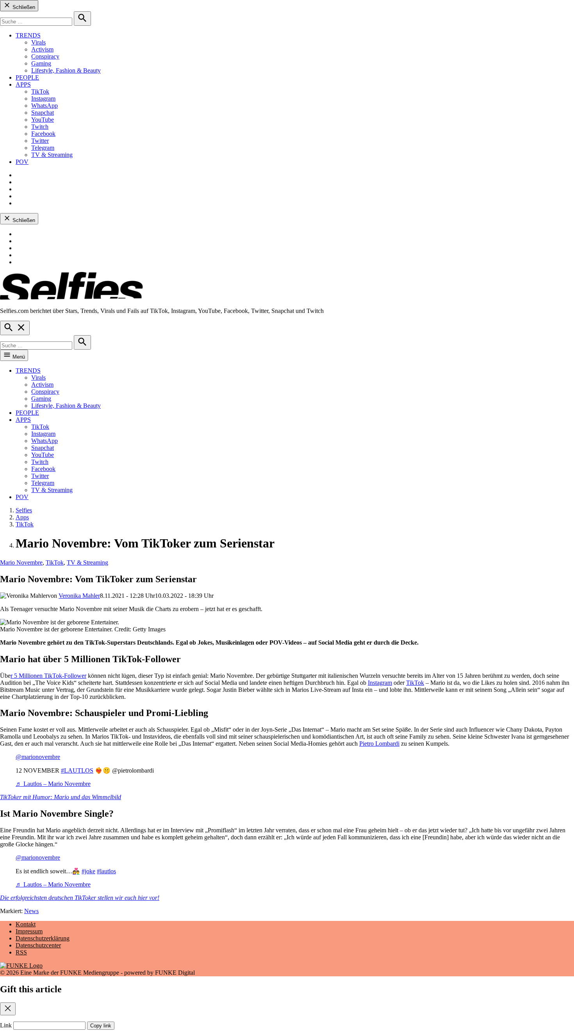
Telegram (42, 147)
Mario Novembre (21, 562)
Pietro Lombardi (379, 743)
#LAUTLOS (77, 770)
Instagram (43, 98)
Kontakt (26, 924)
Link (6, 1025)
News (31, 911)
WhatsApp (44, 105)
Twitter (40, 140)
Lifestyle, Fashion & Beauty (66, 70)
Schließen (23, 7)
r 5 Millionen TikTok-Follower (48, 675)
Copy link (100, 1026)
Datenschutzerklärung (43, 938)
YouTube (42, 119)
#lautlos (106, 871)
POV (22, 161)
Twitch (39, 126)
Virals (38, 42)
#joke (88, 871)
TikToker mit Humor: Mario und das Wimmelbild (60, 797)
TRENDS (28, 35)
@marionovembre (38, 756)
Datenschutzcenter (38, 945)
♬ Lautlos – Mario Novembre (53, 783)
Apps (22, 517)
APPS (23, 84)
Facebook (43, 133)
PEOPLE (27, 77)
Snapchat (42, 112)
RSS (21, 952)
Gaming (41, 63)
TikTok (40, 91)
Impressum (29, 931)
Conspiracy (45, 56)
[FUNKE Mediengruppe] (21, 965)
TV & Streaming (52, 154)
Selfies (24, 510)
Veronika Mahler (79, 595)
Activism (42, 49)
